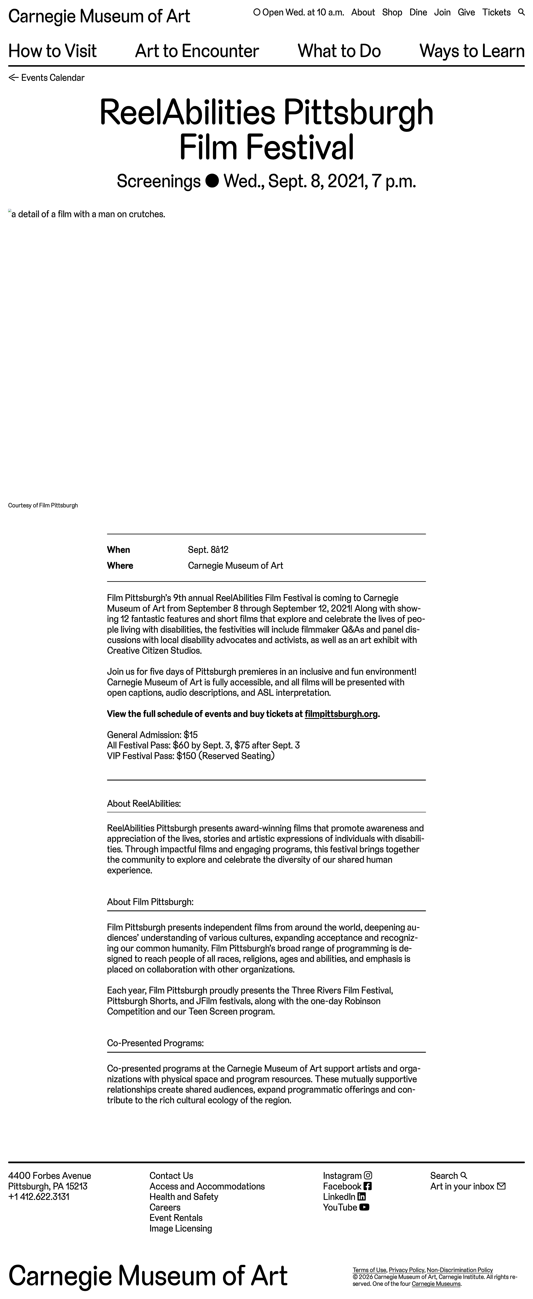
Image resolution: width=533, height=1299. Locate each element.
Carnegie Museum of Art (99, 16)
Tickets (496, 12)
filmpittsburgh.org (341, 714)
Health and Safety (183, 1197)
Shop (392, 12)
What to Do (339, 51)
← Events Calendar (46, 78)
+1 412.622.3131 (38, 1197)
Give (466, 12)
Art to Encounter (197, 51)
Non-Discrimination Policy (460, 1270)
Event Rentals (176, 1218)
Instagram (343, 1176)
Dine (418, 12)
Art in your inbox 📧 (468, 1186)
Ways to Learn (472, 51)
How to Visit (52, 51)
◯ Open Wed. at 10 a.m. (298, 12)
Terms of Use (369, 1270)
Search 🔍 (448, 1176)
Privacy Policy (406, 1270)
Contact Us (171, 1176)
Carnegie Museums (436, 1284)
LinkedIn (340, 1197)
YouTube (341, 1207)
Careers (165, 1207)
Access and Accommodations (207, 1186)
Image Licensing (180, 1228)
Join (442, 12)
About (363, 12)
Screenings (159, 181)
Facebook (343, 1186)
